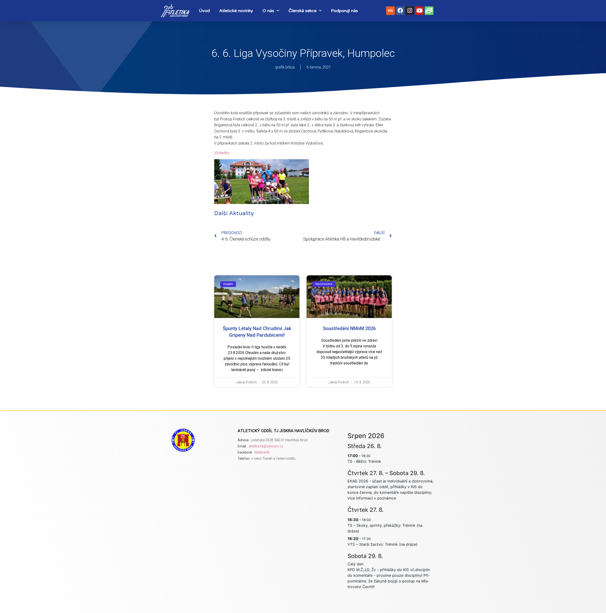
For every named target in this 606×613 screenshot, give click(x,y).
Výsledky (221, 152)
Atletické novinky (236, 10)
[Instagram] (409, 10)
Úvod (204, 10)
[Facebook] (400, 10)
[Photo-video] (429, 10)
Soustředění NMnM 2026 (349, 328)
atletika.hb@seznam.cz (266, 446)
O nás (268, 10)
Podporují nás (344, 10)
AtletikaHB (261, 452)
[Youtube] (419, 10)
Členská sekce (302, 10)
